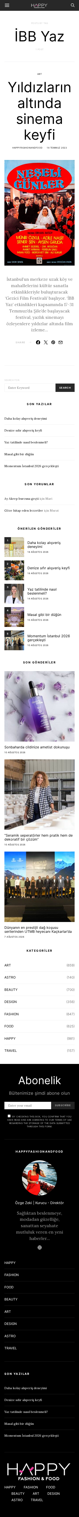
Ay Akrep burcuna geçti (21, 499)
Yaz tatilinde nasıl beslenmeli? (26, 442)
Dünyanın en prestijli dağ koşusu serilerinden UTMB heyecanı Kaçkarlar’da (38, 929)
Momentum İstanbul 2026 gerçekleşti (31, 466)
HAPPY (10, 1038)
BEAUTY (11, 990)
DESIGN (10, 1002)
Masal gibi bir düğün (19, 454)
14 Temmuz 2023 (57, 147)
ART (39, 74)
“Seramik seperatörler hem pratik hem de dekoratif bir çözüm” (38, 837)
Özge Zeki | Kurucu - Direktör (39, 1203)
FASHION (11, 1014)
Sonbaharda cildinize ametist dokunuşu (37, 747)
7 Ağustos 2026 (14, 936)
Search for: (12, 380)
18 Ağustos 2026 (37, 552)
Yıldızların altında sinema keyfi (39, 111)
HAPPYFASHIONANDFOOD (27, 147)
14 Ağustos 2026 (37, 598)
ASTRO (10, 977)
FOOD (9, 1026)
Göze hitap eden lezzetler (23, 510)
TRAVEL (10, 1051)
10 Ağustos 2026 (37, 620)
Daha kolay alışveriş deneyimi (25, 419)
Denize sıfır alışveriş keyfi (23, 430)
